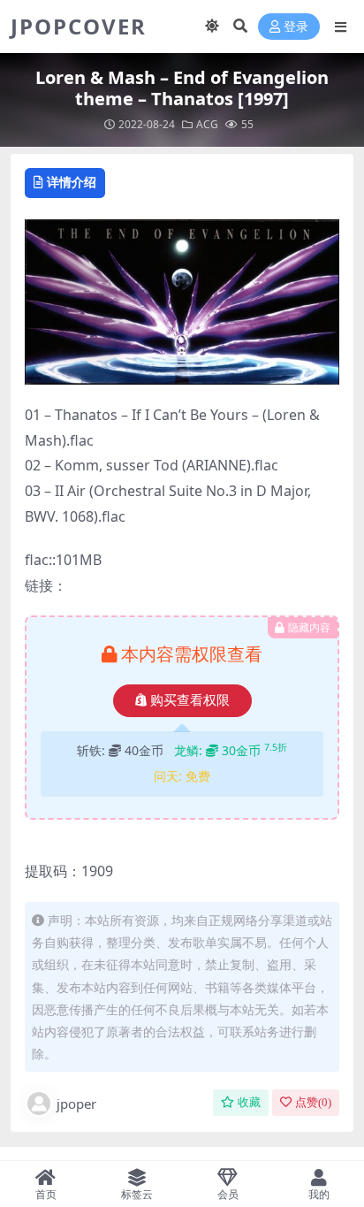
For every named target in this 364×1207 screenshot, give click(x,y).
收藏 (249, 1102)
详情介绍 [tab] (71, 181)
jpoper (76, 1103)
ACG (207, 124)
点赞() (313, 1102)
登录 (296, 27)
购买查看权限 (190, 700)
